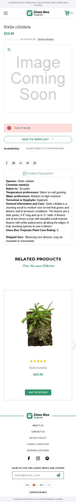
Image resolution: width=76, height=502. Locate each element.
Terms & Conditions (38, 444)
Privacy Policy (38, 438)
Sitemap (59, 499)
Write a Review (46, 39)
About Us (38, 425)
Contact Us (38, 432)
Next (74, 345)
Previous (2, 345)
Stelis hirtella (38, 367)
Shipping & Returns (38, 450)
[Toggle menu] (11, 13)
